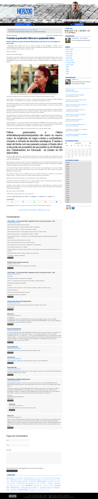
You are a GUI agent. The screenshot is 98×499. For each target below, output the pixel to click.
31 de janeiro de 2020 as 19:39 (13, 274)
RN (52, 487)
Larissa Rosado (57, 483)
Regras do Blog (30, 20)
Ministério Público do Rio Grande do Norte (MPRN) (16, 485)
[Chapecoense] (72, 30)
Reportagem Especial (45, 205)
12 (79, 151)
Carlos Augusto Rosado (47, 478)
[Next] (90, 143)
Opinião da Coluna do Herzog (28, 30)
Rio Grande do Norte (45, 487)
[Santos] (69, 32)
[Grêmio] (89, 30)
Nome (8, 440)
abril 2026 (69, 58)
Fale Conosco (58, 20)
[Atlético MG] (65, 30)
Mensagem (9, 450)
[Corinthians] (74, 30)
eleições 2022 (53, 479)
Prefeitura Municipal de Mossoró (29, 487)
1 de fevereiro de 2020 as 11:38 (13, 330)
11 (75, 151)
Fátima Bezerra (41, 481)
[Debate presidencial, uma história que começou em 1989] (67, 81)
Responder (10, 257)
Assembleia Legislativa (19, 478)
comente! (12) (25, 210)
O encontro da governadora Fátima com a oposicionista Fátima (30, 38)
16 (68, 153)
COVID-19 (20, 479)
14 (86, 151)
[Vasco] (74, 32)
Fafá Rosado (13, 481)
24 (72, 155)
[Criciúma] (78, 30)
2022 (67, 171)
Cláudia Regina (13, 479)
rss (36, 210)
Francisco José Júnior (22, 481)
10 (72, 151)
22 (90, 153)
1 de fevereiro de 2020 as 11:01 (13, 315)
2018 (67, 179)
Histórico (60, 495)
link (32, 210)
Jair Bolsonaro (43, 483)
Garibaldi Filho (50, 481)
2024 (67, 166)
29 (90, 155)
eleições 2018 (46, 479)
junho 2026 (69, 53)
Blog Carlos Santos (24, 12)
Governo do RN (57, 481)
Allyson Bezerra (10, 478)
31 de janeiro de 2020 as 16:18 (13, 263)
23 (68, 155)
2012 (67, 191)
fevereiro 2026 (70, 62)
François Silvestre (32, 481)
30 (68, 157)
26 (79, 155)
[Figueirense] (82, 30)
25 (75, 155)
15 (90, 151)
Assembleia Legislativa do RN (30, 478)
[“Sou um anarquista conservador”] (67, 40)
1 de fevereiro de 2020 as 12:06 (14, 348)
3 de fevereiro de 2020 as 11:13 (13, 380)
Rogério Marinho (13, 489)
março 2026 (69, 60)
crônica (25, 479)
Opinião (45, 495)
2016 (67, 183)
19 (79, 153)
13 (83, 151)
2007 (67, 73)
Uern (37, 489)
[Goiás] (87, 30)
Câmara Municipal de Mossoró (35, 479)
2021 (67, 173)
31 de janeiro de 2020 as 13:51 (13, 222)
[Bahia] (69, 30)
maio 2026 (69, 56)
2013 (67, 189)
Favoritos (48, 20)
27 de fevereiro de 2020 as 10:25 (16, 405)
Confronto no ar (75, 79)
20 (83, 153)
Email (8, 445)
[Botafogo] (71, 30)
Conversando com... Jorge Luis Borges (79, 38)
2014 (67, 187)
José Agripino (50, 483)
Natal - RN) (39, 485)
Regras (41, 495)
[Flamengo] (83, 30)
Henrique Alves (30, 483)
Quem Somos (35, 495)
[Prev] (66, 143)
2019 (67, 177)
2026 (67, 162)
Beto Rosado (39, 478)
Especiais (40, 20)
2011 (67, 193)
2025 (67, 164)
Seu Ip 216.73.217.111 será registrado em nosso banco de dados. (25, 468)
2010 (67, 67)
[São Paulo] (71, 32)
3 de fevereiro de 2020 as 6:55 (13, 369)
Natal (34, 485)
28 (86, 155)
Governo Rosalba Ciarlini (20, 483)
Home (21, 20)
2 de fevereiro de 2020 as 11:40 (14, 358)
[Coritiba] (76, 30)
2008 (67, 71)
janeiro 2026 (69, 64)
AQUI (58, 162)
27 (83, 155)
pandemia (51, 485)
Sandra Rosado (32, 489)
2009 (67, 69)
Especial (50, 495)
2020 (67, 175)
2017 (67, 181)
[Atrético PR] (67, 30)
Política (35, 205)
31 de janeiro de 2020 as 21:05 (13, 302)
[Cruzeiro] (80, 30)
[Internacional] (65, 32)
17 (72, 153)
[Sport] (73, 32)
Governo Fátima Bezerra (11, 483)
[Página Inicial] (12, 495)
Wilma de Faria (41, 489)
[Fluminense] (85, 30)
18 (75, 153)
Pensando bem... (15, 487)
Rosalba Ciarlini (23, 490)
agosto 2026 (69, 49)
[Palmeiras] (67, 32)
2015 (67, 185)
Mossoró (29, 485)
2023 (67, 169)
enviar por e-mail (45, 210)
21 (86, 153)
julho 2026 (69, 51)
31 (72, 157)
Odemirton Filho (45, 485)
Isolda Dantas (37, 483)
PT (38, 487)
